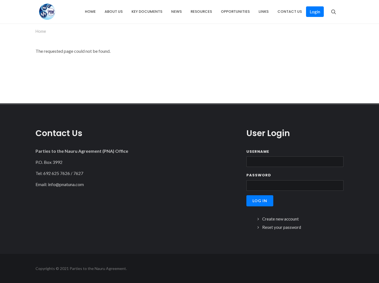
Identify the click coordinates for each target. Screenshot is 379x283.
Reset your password (281, 227)
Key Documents (147, 11)
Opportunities (235, 11)
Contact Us (289, 11)
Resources (201, 11)
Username (257, 151)
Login (315, 11)
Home (90, 11)
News (176, 11)
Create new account (280, 218)
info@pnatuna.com (66, 184)
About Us (114, 11)
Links (264, 11)
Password (258, 175)
